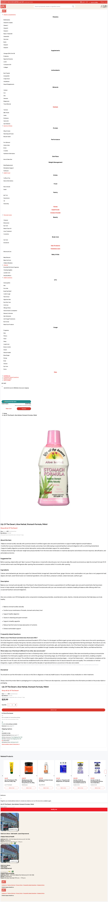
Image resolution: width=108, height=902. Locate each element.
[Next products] (105, 772)
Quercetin (6, 121)
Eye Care (6, 225)
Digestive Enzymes (8, 59)
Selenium (6, 98)
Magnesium (6, 101)
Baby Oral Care (7, 260)
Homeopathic (7, 283)
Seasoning (6, 203)
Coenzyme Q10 (7, 64)
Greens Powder (55, 213)
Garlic (5, 115)
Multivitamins (7, 20)
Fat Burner (6, 170)
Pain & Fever (6, 296)
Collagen (6, 67)
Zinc (5, 95)
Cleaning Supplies (8, 270)
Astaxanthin (6, 76)
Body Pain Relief (7, 291)
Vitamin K (6, 47)
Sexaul (5, 349)
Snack (5, 189)
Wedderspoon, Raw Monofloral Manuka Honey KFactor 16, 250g (28, 781)
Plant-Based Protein (9, 133)
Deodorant (6, 242)
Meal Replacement (8, 165)
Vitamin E (6, 45)
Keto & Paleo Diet (8, 159)
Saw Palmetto (7, 123)
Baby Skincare (7, 257)
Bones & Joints (7, 347)
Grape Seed (7, 78)
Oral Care (6, 305)
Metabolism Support (9, 168)
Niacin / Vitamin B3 (8, 33)
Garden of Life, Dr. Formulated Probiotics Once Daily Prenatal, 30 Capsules (79, 782)
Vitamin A (6, 31)
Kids (5, 333)
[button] (84, 2)
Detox (5, 369)
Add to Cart (53, 710)
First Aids (6, 288)
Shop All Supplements (9, 84)
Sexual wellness (7, 275)
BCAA (5, 148)
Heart (5, 338)
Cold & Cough (7, 294)
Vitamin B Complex (8, 22)
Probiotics (6, 56)
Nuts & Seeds (7, 186)
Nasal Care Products (9, 324)
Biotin (5, 42)
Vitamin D (6, 28)
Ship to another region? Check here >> (11, 744)
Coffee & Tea (7, 178)
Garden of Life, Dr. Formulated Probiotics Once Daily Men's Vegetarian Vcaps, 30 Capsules (97, 782)
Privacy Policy (19, 885)
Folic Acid (6, 39)
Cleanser (6, 220)
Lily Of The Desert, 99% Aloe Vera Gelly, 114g (11, 780)
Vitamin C (6, 25)
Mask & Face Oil (7, 228)
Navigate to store (13, 829)
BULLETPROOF (42, 784)
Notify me (54, 809)
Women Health (7, 352)
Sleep (5, 341)
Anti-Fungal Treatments (9, 319)
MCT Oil (5, 195)
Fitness (5, 336)
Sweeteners (7, 198)
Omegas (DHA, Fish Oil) (9, 53)
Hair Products (55, 245)
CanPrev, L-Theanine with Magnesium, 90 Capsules (63, 780)
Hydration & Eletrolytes (9, 153)
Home (5, 413)
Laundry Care (7, 272)
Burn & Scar (6, 321)
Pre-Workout (7, 142)
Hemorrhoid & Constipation (10, 310)
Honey (55, 206)
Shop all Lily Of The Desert (9, 528)
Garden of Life (76, 784)
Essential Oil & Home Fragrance (11, 267)
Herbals (55, 107)
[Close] (1, 12)
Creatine (6, 150)
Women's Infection (8, 313)
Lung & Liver (6, 344)
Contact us (7, 376)
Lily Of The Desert (8, 784)
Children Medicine (8, 263)
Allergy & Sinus (7, 308)
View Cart (9, 408)
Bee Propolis (7, 73)
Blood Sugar (6, 355)
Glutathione (6, 81)
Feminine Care (55, 248)
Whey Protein (7, 131)
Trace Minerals (7, 104)
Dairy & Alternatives (8, 181)
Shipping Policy (8, 379)
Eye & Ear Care (7, 302)
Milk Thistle (6, 112)
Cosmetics (6, 234)
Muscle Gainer (7, 136)
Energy (5, 358)
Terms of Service (11, 885)
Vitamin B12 (6, 36)
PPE (4, 285)
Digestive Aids (7, 299)
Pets (55, 372)
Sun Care (6, 240)
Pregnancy (6, 330)
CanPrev (58, 784)
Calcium (5, 90)
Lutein (5, 61)
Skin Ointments (7, 316)
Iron (5, 93)
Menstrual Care (7, 251)
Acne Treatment (8, 231)
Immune (5, 363)
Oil (4, 201)
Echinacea (6, 118)
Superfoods (55, 209)
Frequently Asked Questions (11, 377)
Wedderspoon (25, 784)
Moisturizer (6, 223)
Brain (5, 361)
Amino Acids (7, 145)
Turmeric (6, 110)
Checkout (24, 408)
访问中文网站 (94, 2)
